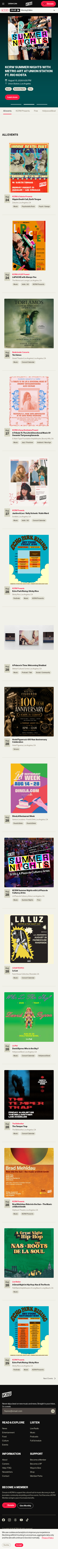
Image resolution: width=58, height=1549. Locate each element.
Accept (19, 1545)
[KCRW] (6, 1397)
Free (29, 89)
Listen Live (12, 3)
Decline (6, 1545)
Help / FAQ (6, 1468)
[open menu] (4, 4)
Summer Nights (19, 89)
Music (8, 89)
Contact (5, 1476)
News (4, 1428)
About (4, 1460)
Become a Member (38, 1460)
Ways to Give (35, 1468)
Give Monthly (25, 1505)
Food (4, 1436)
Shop (32, 1472)
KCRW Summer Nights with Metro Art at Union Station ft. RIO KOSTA (28, 71)
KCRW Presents (23, 111)
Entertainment (8, 1432)
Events (5, 1445)
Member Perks (36, 1476)
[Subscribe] (53, 1411)
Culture (5, 1440)
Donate (50, 4)
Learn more (12, 97)
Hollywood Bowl (49, 111)
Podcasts (34, 1436)
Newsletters (7, 1472)
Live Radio (34, 1428)
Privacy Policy (48, 1538)
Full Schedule (35, 1440)
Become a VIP (36, 1464)
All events (7, 111)
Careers (5, 1464)
